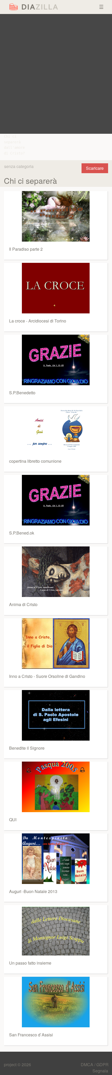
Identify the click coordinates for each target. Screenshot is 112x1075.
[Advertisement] (56, 74)
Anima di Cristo (23, 604)
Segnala (100, 1071)
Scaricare (95, 168)
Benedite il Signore (27, 748)
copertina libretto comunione (35, 461)
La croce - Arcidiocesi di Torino (37, 321)
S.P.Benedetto (22, 393)
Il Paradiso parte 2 (26, 249)
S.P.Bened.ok (21, 533)
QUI (12, 820)
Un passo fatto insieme (30, 963)
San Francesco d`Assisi (31, 1035)
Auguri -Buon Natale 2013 (33, 891)
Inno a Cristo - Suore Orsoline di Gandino (47, 676)
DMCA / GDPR (95, 1064)
